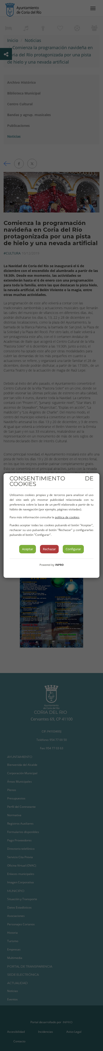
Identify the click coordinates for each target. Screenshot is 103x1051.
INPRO (59, 565)
